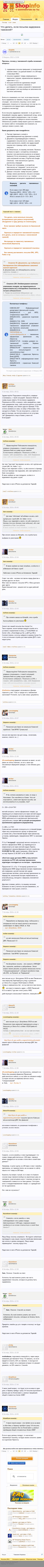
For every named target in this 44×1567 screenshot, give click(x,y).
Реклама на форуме (22, 1503)
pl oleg (11, 1345)
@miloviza (6, 690)
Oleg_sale (22, 1518)
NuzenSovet (13, 1144)
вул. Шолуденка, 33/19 (13, 928)
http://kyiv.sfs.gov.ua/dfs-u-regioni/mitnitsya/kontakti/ (22, 1040)
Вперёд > (35, 43)
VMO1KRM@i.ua (16, 332)
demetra (11, 601)
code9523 (22, 1541)
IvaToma (11, 384)
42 (13, 43)
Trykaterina (12, 655)
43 (16, 43)
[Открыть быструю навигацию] (42, 1554)
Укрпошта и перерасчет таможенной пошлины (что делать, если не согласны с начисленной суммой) (20, 235)
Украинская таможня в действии (23, 1545)
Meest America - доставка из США (24, 1511)
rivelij (13, 375)
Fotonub (8, 375)
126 (31, 43)
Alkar (4, 375)
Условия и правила (18, 1559)
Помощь (40, 1559)
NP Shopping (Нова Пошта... (22, 1540)
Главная (6, 19)
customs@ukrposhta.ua (18, 334)
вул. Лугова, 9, (15, 1083)
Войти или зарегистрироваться (14, 1)
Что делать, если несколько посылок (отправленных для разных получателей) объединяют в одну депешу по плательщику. (19, 219)
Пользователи (26, 19)
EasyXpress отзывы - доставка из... (24, 1528)
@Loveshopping (8, 760)
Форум (15, 19)
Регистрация (22, 1458)
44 (19, 43)
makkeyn (21, 1513)
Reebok (21, 1524)
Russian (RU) (5, 1559)
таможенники (17, 39)
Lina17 (5, 491)
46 (25, 43)
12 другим (19, 375)
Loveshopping (13, 711)
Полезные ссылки (28, 1485)
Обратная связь (31, 1559)
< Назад (3, 43)
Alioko (9, 646)
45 (22, 43)
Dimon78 (12, 1005)
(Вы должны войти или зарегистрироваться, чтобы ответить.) (23, 1448)
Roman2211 (22, 1547)
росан (8, 39)
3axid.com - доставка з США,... (22, 1534)
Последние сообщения (9, 22)
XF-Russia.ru (10, 1563)
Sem (10, 429)
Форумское (13, 1485)
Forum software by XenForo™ (9, 1562)
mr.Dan (11, 550)
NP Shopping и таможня (21, 1517)
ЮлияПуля (12, 1377)
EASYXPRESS (23, 1530)
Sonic (20, 1536)
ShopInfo (11, 50)
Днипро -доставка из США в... (22, 1522)
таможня (26, 39)
